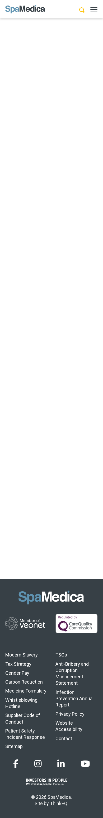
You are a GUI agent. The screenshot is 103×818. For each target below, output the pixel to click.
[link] (11, 213)
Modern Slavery (21, 655)
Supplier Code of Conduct (22, 718)
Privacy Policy (70, 714)
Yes (26, 269)
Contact (63, 738)
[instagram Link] (38, 764)
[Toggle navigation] (94, 9)
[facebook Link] (15, 764)
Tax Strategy (18, 664)
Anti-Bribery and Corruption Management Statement (72, 673)
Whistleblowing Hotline (21, 703)
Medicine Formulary (25, 691)
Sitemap (14, 746)
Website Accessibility (68, 726)
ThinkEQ (58, 803)
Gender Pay (17, 673)
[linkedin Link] (61, 764)
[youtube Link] (85, 764)
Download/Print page (44, 187)
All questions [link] (51, 213)
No (61, 269)
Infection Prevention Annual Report (74, 698)
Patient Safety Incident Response (25, 734)
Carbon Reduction (24, 682)
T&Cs (61, 655)
